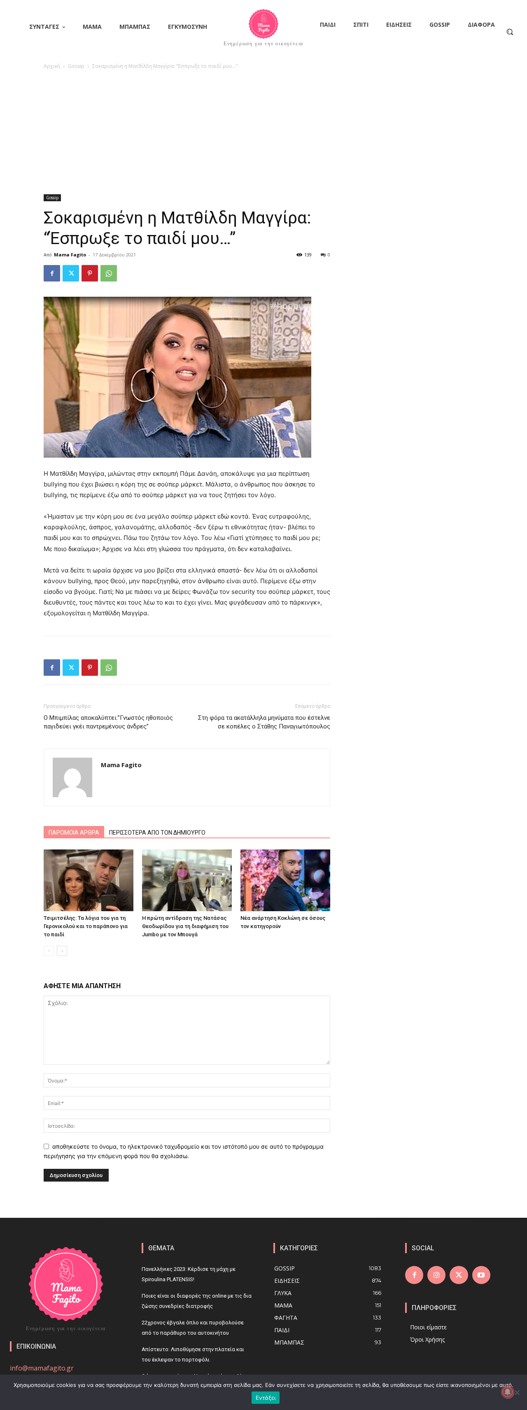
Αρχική (52, 66)
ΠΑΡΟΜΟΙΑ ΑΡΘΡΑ (74, 832)
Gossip (76, 66)
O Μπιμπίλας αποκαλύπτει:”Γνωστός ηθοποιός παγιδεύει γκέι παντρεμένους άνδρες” (108, 722)
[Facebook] (52, 273)
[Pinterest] (90, 273)
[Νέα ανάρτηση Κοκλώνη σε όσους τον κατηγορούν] (285, 880)
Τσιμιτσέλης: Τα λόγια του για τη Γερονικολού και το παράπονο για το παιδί (86, 926)
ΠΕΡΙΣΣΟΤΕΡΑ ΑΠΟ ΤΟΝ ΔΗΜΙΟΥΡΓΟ (157, 832)
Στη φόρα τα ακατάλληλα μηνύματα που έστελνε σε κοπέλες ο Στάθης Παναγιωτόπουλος (264, 722)
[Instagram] (436, 1275)
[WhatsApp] (108, 273)
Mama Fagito (70, 254)
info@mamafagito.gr (42, 1368)
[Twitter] (71, 273)
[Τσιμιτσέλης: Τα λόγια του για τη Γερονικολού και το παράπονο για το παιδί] (88, 880)
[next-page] (62, 951)
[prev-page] (49, 951)
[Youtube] (481, 1275)
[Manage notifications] (507, 1391)
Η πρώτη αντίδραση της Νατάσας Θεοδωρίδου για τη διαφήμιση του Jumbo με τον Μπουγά (185, 926)
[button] (509, 31)
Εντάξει (266, 1397)
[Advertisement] (263, 132)
